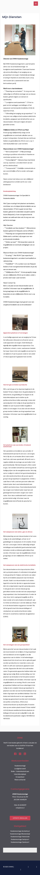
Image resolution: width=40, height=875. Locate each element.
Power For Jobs (26, 869)
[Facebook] (15, 754)
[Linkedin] (25, 754)
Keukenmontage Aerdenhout (20, 831)
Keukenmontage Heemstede (20, 836)
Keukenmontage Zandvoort (20, 842)
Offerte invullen (20, 818)
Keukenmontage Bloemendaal (20, 834)
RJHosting (32, 867)
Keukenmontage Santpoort (20, 839)
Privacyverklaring (14, 869)
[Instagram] (20, 754)
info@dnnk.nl (20, 808)
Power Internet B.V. (21, 867)
